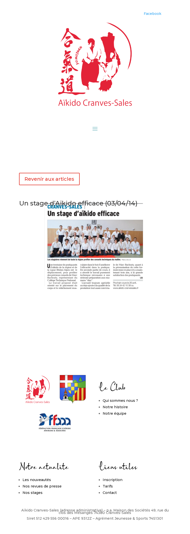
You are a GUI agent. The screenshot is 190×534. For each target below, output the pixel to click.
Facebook (152, 13)
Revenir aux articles (49, 179)
